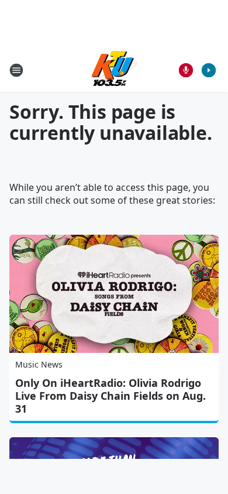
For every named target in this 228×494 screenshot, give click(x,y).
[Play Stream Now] (209, 70)
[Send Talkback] (186, 70)
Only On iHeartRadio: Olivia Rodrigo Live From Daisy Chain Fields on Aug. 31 (110, 395)
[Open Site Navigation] (16, 70)
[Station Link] (114, 70)
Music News (39, 364)
